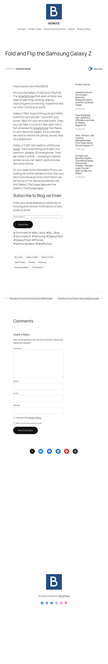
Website (16, 405)
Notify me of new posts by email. (29, 423)
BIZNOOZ (54, 23)
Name (16, 381)
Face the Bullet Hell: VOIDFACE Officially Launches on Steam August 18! (84, 120)
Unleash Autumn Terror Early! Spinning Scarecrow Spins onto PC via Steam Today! (84, 98)
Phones (32, 262)
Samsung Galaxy (21, 267)
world (16, 149)
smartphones (26, 96)
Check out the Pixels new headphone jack (78, 298)
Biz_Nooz (19, 257)
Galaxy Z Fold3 (47, 257)
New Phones (20, 262)
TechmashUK (37, 267)
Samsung (42, 262)
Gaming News (23, 68)
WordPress (64, 595)
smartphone (41, 128)
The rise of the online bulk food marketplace (31, 298)
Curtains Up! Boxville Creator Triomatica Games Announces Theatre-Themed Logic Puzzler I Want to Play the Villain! (84, 164)
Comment (18, 348)
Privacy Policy (34, 417)
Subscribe (23, 224)
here (43, 184)
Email (16, 393)
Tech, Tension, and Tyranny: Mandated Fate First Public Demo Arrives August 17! (84, 140)
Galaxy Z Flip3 (32, 257)
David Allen (98, 68)
